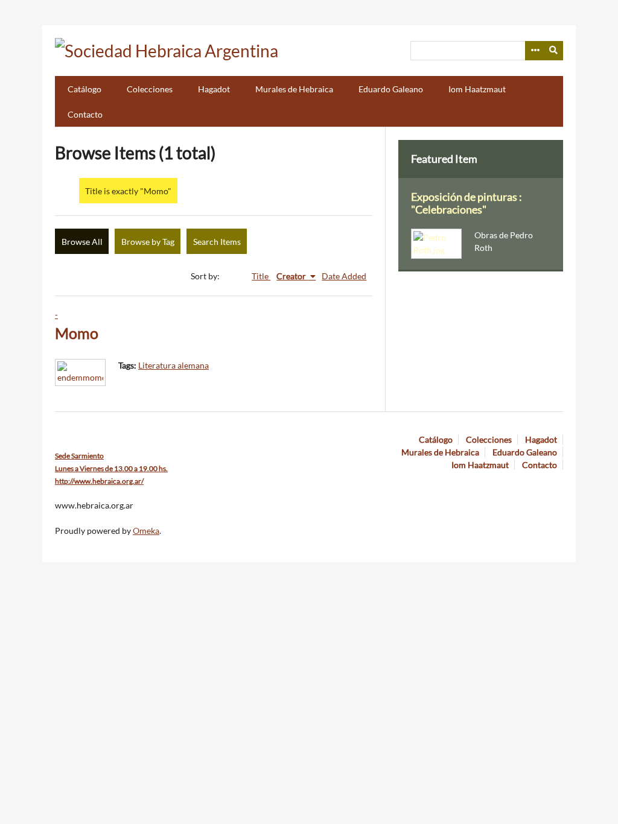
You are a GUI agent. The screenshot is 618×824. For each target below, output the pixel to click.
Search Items (217, 241)
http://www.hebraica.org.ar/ (99, 481)
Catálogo (84, 89)
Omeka (146, 530)
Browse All (82, 241)
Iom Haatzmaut (477, 89)
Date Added (344, 276)
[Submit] (554, 50)
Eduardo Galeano (390, 89)
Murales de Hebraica (294, 89)
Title (261, 276)
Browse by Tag (147, 241)
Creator (292, 276)
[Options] (534, 50)
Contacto (85, 114)
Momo (76, 333)
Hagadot (214, 89)
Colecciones (150, 89)
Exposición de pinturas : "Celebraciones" (466, 203)
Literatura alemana (173, 365)
